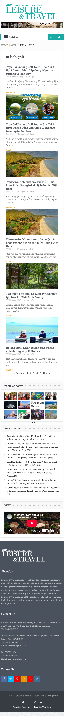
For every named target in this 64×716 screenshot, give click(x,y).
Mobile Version (42, 707)
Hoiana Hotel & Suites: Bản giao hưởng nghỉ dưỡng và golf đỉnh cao (30, 349)
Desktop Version (22, 707)
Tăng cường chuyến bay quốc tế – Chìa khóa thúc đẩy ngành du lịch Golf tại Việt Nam (31, 185)
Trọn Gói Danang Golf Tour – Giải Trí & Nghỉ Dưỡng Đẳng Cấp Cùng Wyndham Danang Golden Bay (30, 70)
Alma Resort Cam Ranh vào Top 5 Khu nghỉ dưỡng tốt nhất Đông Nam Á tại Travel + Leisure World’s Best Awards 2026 (31, 472)
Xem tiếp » (10, 92)
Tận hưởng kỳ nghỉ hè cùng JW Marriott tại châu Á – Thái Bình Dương (31, 295)
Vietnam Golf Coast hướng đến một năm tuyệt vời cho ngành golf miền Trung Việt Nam (32, 242)
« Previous (19, 373)
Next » (46, 373)
